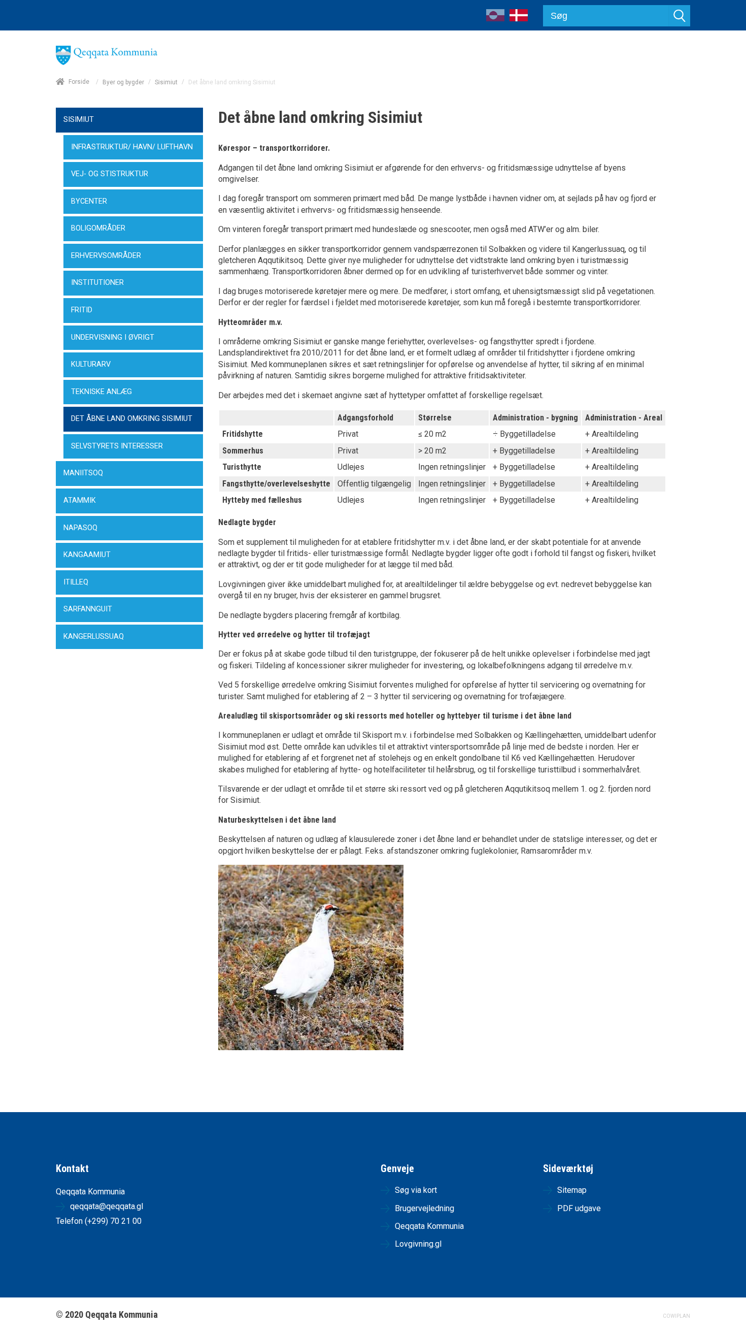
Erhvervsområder (106, 255)
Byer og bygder (123, 82)
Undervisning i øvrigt (112, 337)
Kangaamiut (87, 554)
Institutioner (97, 282)
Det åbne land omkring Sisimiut (131, 418)
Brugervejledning (424, 1208)
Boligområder (98, 228)
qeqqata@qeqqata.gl (106, 1206)
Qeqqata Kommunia (429, 1226)
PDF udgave (579, 1208)
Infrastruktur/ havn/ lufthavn (132, 147)
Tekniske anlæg (101, 391)
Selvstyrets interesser (117, 446)
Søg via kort (416, 1190)
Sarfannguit (87, 609)
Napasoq (80, 528)
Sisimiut (166, 82)
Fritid (81, 310)
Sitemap (572, 1190)
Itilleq (75, 582)
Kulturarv (91, 364)
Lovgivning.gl (418, 1244)
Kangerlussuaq (93, 636)
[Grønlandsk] (495, 18)
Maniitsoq (83, 473)
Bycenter (89, 201)
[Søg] (679, 15)
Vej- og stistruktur (109, 174)
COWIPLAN (676, 1316)
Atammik (79, 500)
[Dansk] (519, 18)
